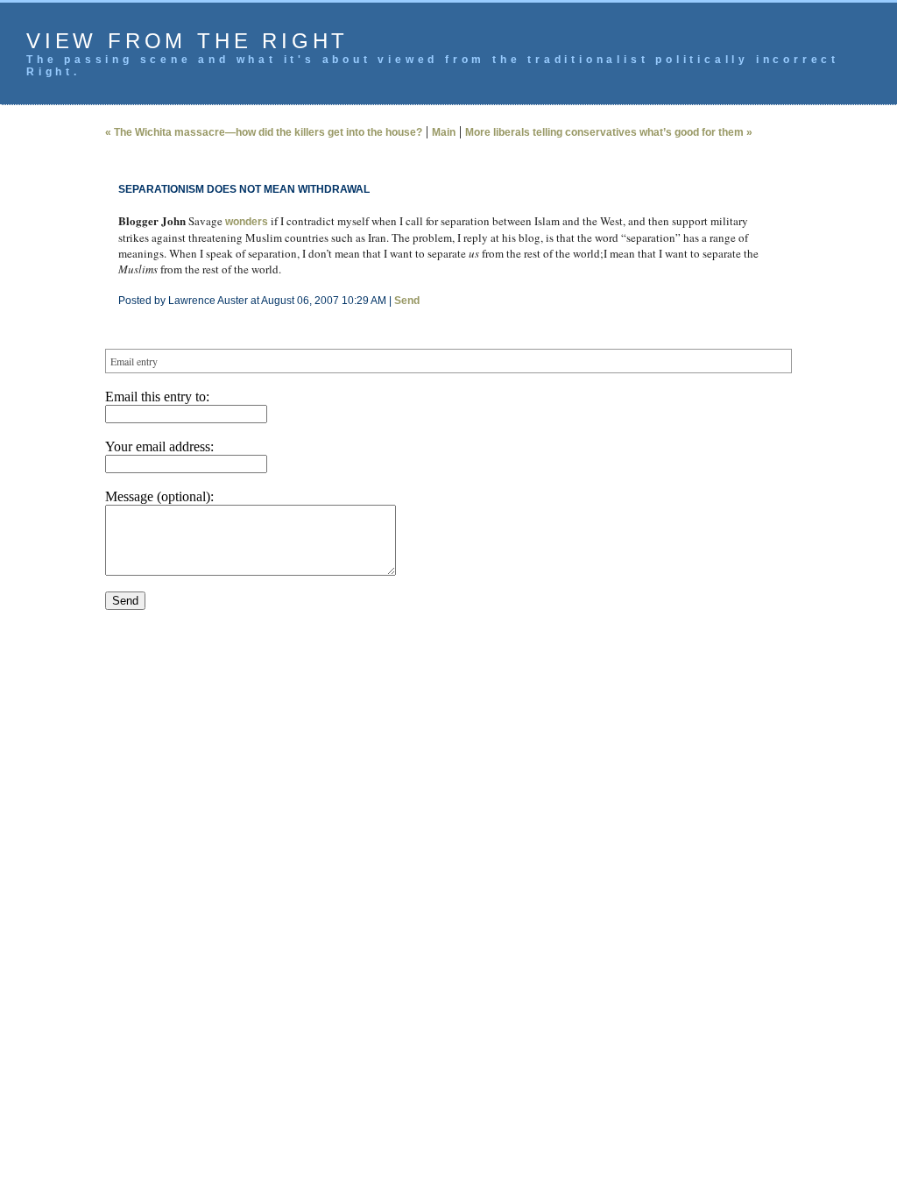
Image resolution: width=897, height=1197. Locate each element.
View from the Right (187, 41)
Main (444, 132)
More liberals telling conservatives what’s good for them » (608, 132)
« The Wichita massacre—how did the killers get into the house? (263, 132)
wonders (246, 222)
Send (407, 300)
